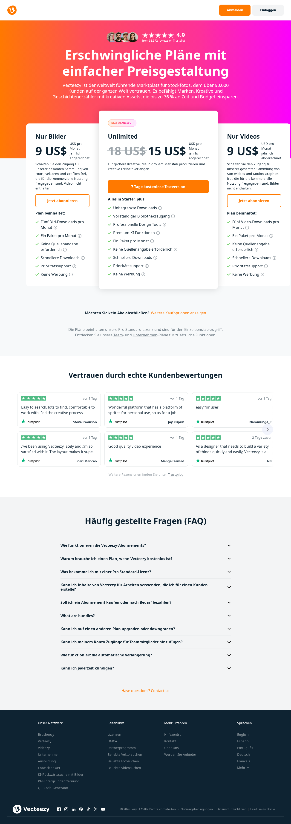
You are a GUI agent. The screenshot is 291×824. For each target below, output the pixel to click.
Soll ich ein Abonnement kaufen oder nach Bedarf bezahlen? (116, 602)
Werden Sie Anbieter (180, 754)
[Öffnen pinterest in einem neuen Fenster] (81, 809)
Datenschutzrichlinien (231, 809)
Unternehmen (145, 335)
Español (243, 741)
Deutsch (243, 754)
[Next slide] (267, 429)
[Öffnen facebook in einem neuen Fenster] (59, 809)
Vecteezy (44, 741)
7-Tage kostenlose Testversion (158, 186)
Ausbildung (47, 761)
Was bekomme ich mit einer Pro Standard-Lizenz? (106, 571)
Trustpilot (175, 474)
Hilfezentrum (174, 734)
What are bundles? (78, 615)
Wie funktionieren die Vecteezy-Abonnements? (103, 545)
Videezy (44, 748)
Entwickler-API (49, 768)
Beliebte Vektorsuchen (125, 754)
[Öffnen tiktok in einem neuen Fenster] (88, 809)
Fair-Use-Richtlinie (262, 809)
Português (245, 748)
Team (118, 335)
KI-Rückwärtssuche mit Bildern (62, 774)
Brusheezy (46, 734)
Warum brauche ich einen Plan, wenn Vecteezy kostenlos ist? (117, 558)
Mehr (241, 768)
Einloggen (268, 10)
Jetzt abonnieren (62, 200)
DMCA (112, 741)
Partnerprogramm (122, 748)
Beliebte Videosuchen (124, 768)
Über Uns (171, 748)
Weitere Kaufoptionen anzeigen (178, 312)
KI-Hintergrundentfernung (58, 781)
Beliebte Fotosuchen (123, 761)
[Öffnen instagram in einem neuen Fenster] (66, 809)
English (243, 734)
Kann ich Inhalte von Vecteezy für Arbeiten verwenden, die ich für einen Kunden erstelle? (134, 587)
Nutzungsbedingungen (197, 809)
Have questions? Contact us (145, 690)
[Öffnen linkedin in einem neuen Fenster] (73, 809)
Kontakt (170, 741)
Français (243, 761)
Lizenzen (114, 734)
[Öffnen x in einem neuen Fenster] (96, 809)
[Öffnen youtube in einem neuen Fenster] (103, 809)
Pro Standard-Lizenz (135, 329)
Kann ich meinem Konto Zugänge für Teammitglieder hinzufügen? (122, 641)
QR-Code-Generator (53, 788)
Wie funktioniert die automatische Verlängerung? (106, 655)
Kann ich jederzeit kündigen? (87, 668)
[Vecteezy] (12, 10)
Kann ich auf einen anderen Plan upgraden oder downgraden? (118, 628)
